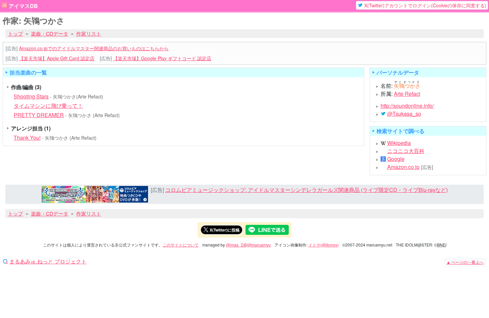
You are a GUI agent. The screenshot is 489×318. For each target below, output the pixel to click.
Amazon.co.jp (403, 167)
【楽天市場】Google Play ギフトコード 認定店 (162, 58)
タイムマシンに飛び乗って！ (48, 105)
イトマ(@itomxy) (323, 244)
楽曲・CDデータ (49, 33)
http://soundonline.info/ (407, 105)
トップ (15, 33)
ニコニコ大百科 (405, 151)
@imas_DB (236, 244)
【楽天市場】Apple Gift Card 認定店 (56, 58)
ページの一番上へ (464, 262)
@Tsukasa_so (404, 113)
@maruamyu (259, 244)
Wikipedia (399, 143)
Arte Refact (407, 93)
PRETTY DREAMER (39, 115)
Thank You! (27, 137)
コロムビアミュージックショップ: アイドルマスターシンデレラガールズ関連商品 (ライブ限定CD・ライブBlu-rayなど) (306, 190)
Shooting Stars (31, 96)
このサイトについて (181, 244)
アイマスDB (23, 6)
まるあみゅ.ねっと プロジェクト (47, 261)
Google (396, 159)
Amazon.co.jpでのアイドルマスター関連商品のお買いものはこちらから (94, 48)
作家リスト (88, 33)
